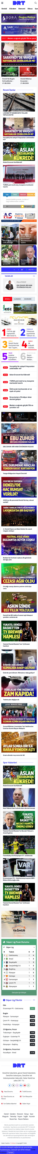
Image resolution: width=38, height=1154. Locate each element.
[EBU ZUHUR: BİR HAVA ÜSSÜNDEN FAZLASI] (19, 433)
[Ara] (36, 3)
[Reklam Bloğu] (19, 18)
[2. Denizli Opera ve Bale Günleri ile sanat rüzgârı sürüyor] (19, 516)
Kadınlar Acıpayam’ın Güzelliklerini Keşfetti (12, 357)
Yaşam (10, 353)
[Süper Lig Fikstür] (34, 1000)
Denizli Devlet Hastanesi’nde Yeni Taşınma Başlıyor (14, 345)
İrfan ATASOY (21, 282)
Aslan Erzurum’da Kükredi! (20, 374)
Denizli (4, 9)
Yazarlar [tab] (9, 276)
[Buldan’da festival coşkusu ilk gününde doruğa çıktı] (19, 544)
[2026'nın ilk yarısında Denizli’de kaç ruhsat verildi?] (19, 487)
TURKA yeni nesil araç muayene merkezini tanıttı (22, 382)
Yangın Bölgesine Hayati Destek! (15, 473)
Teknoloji (29, 329)
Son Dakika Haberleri (10, 1104)
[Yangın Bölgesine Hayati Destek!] (19, 460)
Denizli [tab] (7, 299)
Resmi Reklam (31, 353)
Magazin (5, 1116)
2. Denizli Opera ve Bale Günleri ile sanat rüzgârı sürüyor (17, 530)
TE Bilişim (13, 1143)
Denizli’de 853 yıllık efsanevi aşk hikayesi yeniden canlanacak (18, 616)
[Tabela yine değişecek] (19, 686)
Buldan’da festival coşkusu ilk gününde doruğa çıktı (17, 559)
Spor (31, 1114)
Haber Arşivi (26, 1104)
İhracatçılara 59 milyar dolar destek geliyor (21, 398)
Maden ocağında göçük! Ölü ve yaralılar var (21, 406)
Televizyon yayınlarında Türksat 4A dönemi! (30, 333)
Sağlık (10, 341)
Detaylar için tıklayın (19, 992)
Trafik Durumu (27, 1091)
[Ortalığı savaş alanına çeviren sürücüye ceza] (19, 573)
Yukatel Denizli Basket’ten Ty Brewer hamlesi (16, 645)
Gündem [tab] (17, 299)
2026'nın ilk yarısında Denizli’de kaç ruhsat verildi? (18, 501)
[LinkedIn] (21, 1085)
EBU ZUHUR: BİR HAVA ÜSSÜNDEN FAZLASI (24, 286)
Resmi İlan (13, 1119)
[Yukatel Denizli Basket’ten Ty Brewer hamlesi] (19, 631)
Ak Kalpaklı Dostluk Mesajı (31, 345)
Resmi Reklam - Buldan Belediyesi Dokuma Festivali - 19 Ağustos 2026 (31, 357)
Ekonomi (21, 9)
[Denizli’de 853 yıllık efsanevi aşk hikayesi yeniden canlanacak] (19, 602)
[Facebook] (9, 1085)
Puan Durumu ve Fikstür (7, 1097)
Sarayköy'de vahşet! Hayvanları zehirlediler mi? (22, 367)
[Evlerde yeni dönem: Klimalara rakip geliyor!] (19, 660)
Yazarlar (32, 1116)
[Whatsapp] (28, 1085)
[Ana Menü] (2, 3)
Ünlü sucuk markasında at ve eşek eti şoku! (21, 390)
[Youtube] (24, 1085)
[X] (13, 1085)
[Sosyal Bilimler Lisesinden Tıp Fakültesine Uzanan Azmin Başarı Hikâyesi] (19, 713)
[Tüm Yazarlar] (34, 276)
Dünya (30, 9)
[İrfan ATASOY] (10, 284)
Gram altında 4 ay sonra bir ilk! (14, 755)
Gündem (12, 9)
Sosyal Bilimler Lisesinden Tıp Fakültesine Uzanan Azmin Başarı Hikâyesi (18, 727)
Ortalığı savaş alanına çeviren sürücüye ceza (17, 587)
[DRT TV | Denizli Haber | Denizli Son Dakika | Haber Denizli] (19, 2)
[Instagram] (17, 1085)
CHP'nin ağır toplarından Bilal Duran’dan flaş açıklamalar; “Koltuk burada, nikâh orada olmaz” (12, 333)
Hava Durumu (8, 1091)
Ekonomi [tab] (27, 299)
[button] (35, 416)
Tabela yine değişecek (11, 700)
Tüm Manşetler (27, 1096)
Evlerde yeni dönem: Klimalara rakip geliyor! (19, 673)
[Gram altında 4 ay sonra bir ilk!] (19, 742)
